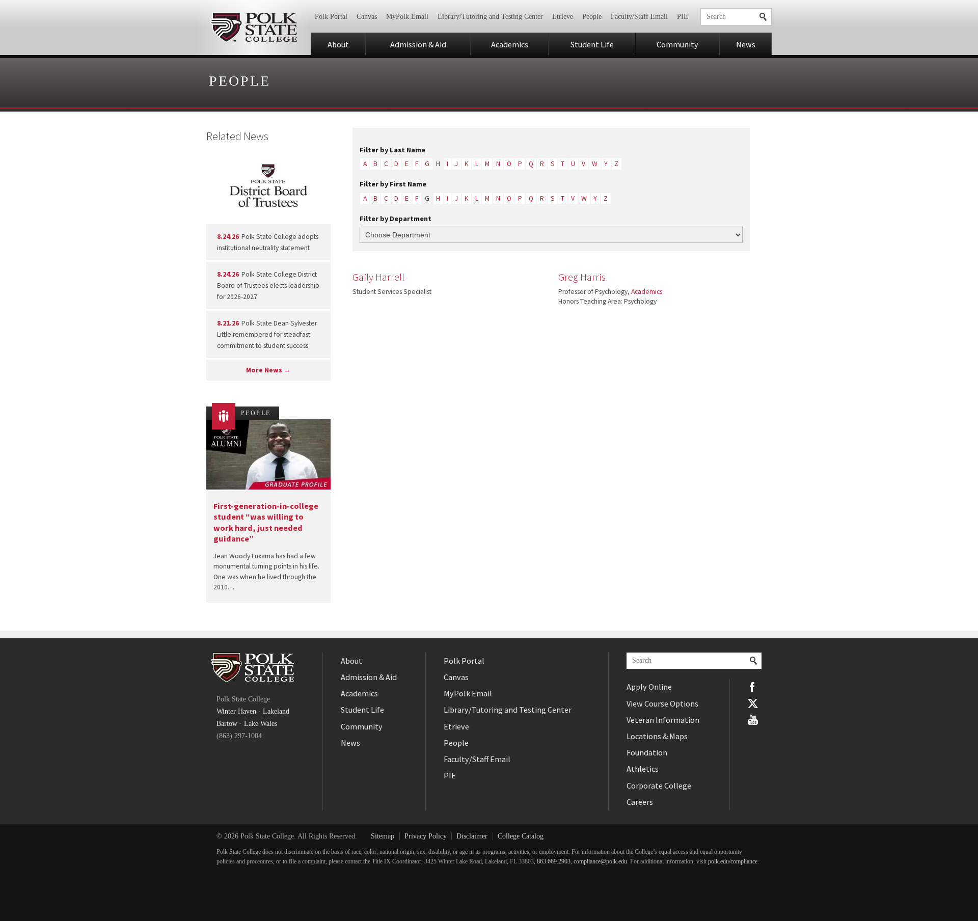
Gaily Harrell (378, 277)
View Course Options (662, 703)
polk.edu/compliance (732, 861)
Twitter (753, 703)
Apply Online (649, 687)
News (745, 44)
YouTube (753, 720)
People (592, 16)
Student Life (592, 44)
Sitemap (382, 836)
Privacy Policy (425, 836)
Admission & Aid (418, 44)
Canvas (367, 16)
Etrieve (562, 16)
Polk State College (253, 27)
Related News (237, 136)
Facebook (753, 687)
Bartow (226, 723)
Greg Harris (582, 277)
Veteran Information (663, 720)
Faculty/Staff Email (639, 16)
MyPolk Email (407, 16)
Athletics (643, 769)
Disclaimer (471, 836)
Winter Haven (236, 711)
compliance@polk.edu (600, 861)
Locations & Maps (657, 736)
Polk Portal (331, 16)
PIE (682, 16)
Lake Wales (260, 723)
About (338, 44)
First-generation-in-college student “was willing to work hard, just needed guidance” (265, 522)
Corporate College (659, 785)
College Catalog (521, 836)
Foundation (647, 752)
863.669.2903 (553, 861)
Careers (640, 802)
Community (677, 44)
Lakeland (276, 711)
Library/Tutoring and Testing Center (490, 16)
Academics (509, 44)
